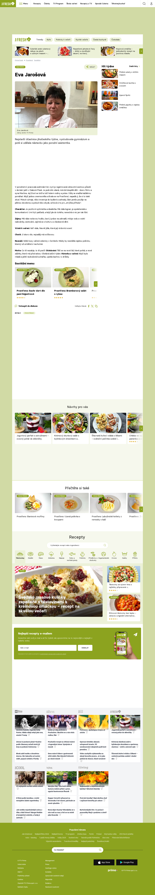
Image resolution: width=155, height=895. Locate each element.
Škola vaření (71, 3)
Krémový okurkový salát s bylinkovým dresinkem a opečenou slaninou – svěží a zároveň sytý (67, 437)
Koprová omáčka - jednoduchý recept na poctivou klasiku (125, 51)
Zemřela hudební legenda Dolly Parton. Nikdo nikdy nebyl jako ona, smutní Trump (29, 732)
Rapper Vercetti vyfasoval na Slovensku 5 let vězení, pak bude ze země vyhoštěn (61, 800)
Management (49, 860)
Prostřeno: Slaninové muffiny (30, 516)
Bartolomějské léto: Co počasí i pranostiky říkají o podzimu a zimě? (93, 811)
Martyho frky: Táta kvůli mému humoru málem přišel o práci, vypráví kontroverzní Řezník (59, 788)
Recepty (37, 3)
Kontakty (48, 872)
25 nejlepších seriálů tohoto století (29, 786)
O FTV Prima (22, 860)
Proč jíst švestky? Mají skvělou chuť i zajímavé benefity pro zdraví (93, 799)
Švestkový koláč (103, 841)
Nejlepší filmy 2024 (42, 834)
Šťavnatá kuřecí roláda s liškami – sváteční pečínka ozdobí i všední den (107, 437)
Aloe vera (105, 838)
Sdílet (91, 67)
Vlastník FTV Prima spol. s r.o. (28, 883)
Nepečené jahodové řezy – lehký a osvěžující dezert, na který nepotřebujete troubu (84, 52)
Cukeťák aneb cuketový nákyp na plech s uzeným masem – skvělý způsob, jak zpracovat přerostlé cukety (40, 54)
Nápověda (48, 879)
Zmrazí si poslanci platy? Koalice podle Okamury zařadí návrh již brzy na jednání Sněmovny (28, 744)
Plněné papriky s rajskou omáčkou (129, 106)
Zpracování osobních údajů (54, 876)
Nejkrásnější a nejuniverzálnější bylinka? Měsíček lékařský (92, 787)
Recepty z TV (86, 3)
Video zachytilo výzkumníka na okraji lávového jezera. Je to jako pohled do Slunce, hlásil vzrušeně (92, 756)
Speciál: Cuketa (101, 3)
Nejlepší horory (57, 834)
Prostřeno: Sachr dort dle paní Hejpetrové (31, 292)
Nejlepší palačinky (87, 841)
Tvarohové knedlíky (71, 841)
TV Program (58, 3)
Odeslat (85, 648)
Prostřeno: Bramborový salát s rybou (70, 292)
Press (47, 864)
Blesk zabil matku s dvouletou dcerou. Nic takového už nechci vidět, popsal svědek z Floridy (28, 756)
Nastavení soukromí (52, 887)
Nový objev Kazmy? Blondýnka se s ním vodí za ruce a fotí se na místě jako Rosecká (61, 812)
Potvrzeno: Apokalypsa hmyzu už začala (92, 731)
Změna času (81, 834)
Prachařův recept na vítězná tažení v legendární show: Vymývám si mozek (61, 744)
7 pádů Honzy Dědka (47, 838)
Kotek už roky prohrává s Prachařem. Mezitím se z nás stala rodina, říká (61, 732)
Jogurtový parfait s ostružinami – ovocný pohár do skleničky (33, 437)
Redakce (48, 883)
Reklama (21, 868)
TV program (70, 834)
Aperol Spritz (124, 95)
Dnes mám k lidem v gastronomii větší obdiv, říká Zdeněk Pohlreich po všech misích (61, 756)
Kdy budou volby (110, 834)
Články (47, 3)
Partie (91, 834)
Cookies (20, 879)
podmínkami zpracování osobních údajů (53, 654)
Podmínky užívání (23, 876)
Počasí (98, 834)
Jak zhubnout (27, 834)
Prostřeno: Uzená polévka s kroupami (67, 518)
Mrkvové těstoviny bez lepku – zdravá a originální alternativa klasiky (122, 616)
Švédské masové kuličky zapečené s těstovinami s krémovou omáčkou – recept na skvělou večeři (49, 604)
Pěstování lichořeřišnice (121, 838)
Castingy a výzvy (50, 868)
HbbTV (20, 872)
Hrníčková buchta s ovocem (127, 84)
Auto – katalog (31, 838)
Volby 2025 (62, 838)
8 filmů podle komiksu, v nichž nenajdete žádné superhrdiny (27, 799)
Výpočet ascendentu (53, 841)
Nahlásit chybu (23, 887)
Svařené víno (73, 838)
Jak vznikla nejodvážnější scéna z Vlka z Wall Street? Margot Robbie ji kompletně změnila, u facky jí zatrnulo (29, 814)
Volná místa (22, 864)
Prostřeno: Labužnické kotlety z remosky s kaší (107, 518)
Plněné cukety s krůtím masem (128, 73)
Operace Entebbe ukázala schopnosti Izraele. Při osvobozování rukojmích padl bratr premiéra (93, 746)
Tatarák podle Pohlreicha (90, 838)
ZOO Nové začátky (126, 834)
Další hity (133, 66)
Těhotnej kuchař (118, 3)
